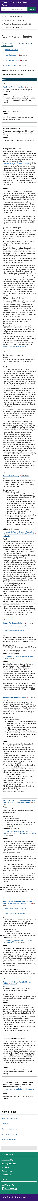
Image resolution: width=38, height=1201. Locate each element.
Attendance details (11, 50)
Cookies (5, 1167)
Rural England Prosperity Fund (19, 697)
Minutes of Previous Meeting (18, 87)
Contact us (6, 1175)
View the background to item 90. (16, 908)
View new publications (9, 1139)
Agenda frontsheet (16, 55)
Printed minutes (15, 65)
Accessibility (7, 1160)
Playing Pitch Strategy (16, 476)
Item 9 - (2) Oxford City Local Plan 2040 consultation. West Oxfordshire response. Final (20, 833)
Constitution (6, 1123)
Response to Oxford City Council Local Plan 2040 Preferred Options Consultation (19, 802)
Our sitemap (6, 1171)
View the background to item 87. (16, 626)
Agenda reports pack (16, 60)
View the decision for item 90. (15, 913)
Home (4, 16)
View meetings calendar (10, 1129)
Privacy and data (8, 1164)
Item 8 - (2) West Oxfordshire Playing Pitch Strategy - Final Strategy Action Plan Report (19, 534)
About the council (16, 16)
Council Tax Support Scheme (18, 623)
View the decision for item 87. (15, 631)
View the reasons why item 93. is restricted (19, 1089)
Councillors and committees (14, 20)
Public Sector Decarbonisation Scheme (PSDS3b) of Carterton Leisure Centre (19, 903)
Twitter (8, 1185)
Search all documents (9, 1134)
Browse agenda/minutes (10, 1118)
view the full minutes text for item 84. (15, 346)
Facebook (10, 1189)
